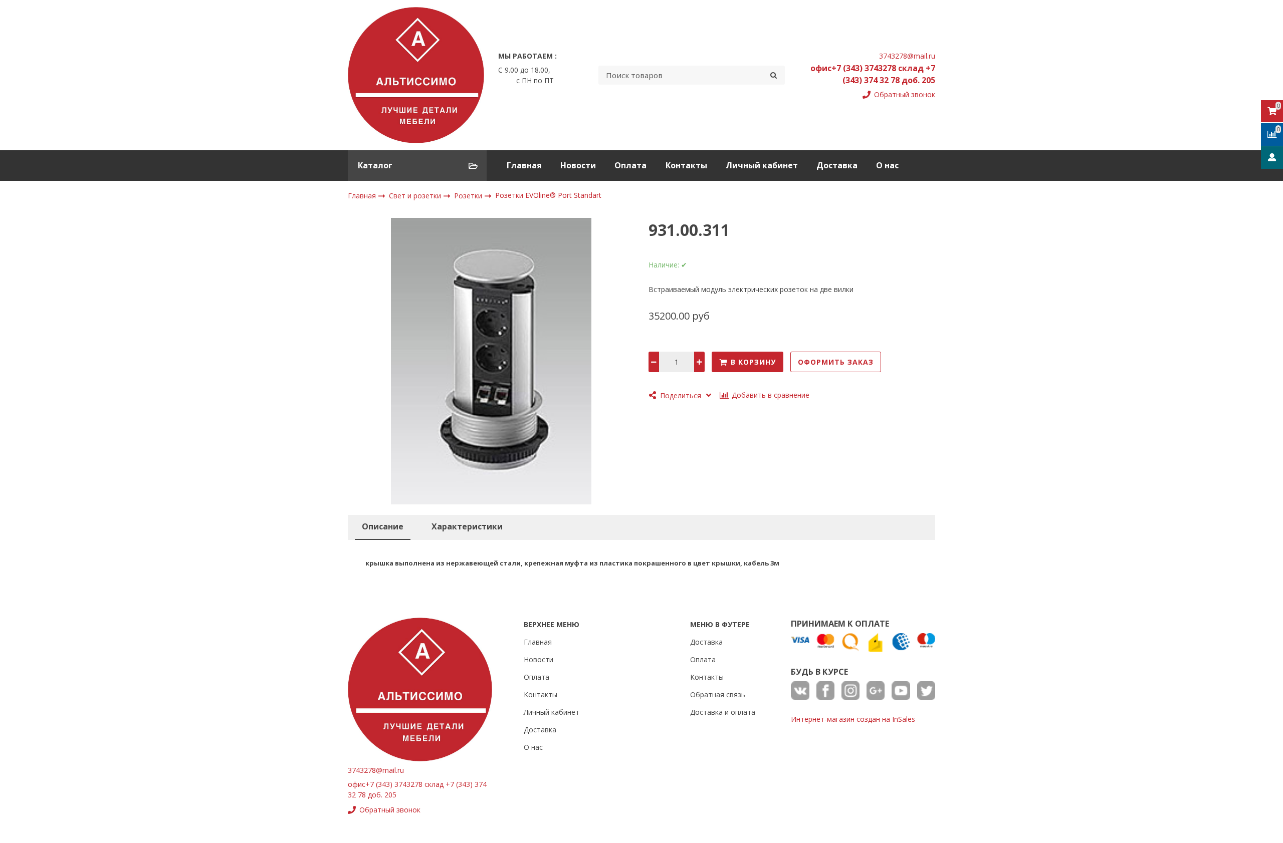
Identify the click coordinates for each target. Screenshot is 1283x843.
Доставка (837, 165)
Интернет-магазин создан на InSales (853, 719)
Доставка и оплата (722, 712)
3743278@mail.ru (907, 56)
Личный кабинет (762, 165)
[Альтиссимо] (416, 75)
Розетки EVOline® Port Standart (548, 195)
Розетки (469, 195)
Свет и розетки (416, 195)
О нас (887, 165)
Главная (524, 165)
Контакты (686, 165)
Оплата (630, 165)
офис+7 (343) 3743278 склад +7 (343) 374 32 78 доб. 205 (872, 74)
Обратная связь (717, 694)
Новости (578, 165)
